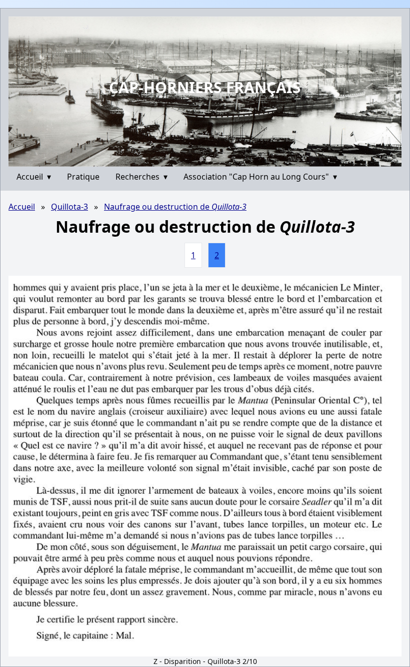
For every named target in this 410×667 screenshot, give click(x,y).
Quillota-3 (69, 206)
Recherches (142, 176)
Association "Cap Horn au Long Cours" (260, 176)
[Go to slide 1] (202, 159)
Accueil (33, 176)
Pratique (83, 176)
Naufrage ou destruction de (175, 206)
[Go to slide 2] (208, 159)
